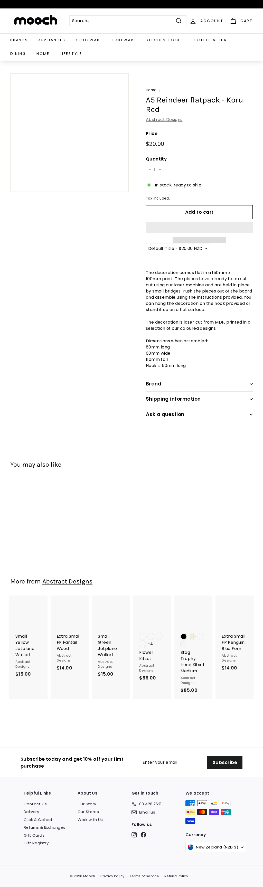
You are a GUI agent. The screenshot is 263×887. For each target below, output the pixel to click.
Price (151, 133)
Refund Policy (176, 876)
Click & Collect (38, 819)
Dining (18, 53)
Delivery (31, 811)
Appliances (51, 40)
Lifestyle (71, 53)
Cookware (89, 40)
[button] (199, 227)
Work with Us (90, 819)
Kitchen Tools (165, 40)
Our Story (87, 804)
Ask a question (165, 414)
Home (43, 53)
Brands (19, 40)
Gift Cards (34, 835)
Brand (153, 383)
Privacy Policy (112, 876)
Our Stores (88, 811)
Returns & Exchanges (44, 827)
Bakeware (124, 40)
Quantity (156, 159)
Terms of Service (144, 876)
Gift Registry (36, 843)
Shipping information (173, 398)
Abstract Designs (164, 119)
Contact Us (35, 804)
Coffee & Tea (210, 40)
